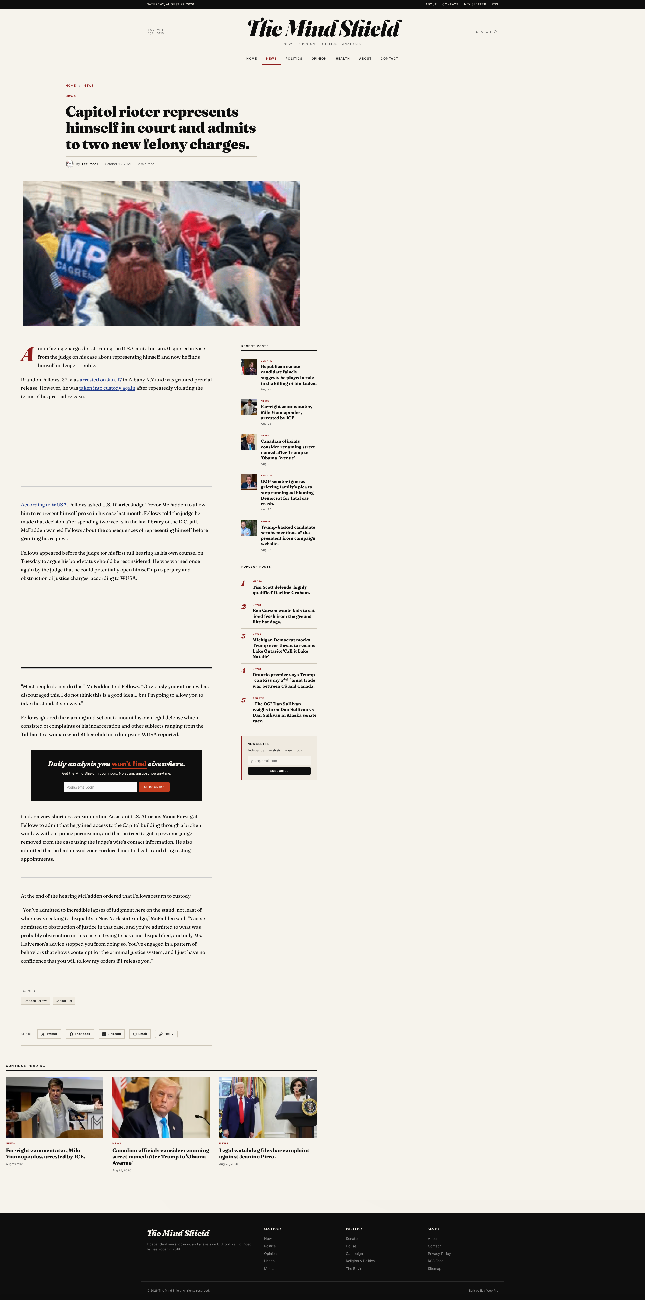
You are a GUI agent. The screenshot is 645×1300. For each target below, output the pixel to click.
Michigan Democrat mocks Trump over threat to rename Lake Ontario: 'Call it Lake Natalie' (284, 648)
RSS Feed (436, 1261)
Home (251, 58)
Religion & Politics (360, 1261)
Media (269, 1268)
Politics (294, 58)
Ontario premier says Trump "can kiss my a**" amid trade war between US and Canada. (284, 680)
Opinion (319, 58)
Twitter (51, 1034)
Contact (450, 4)
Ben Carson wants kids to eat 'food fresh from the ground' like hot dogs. (284, 616)
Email (142, 1034)
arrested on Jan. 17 (101, 380)
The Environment (360, 1268)
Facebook (82, 1034)
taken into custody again (107, 388)
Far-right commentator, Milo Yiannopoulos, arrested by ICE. (286, 412)
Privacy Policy (439, 1253)
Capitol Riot (64, 1001)
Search (483, 32)
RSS (495, 4)
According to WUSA (44, 505)
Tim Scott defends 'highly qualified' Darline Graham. (281, 589)
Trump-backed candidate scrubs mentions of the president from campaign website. (288, 535)
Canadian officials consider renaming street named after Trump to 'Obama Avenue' (288, 449)
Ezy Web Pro (489, 1290)
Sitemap (434, 1268)
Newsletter (475, 4)
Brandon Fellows (35, 1001)
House (351, 1246)
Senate (352, 1239)
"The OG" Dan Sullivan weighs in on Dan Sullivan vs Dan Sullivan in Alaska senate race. (284, 712)
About (431, 4)
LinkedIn (114, 1034)
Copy (169, 1034)
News (271, 58)
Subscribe (154, 787)
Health (343, 58)
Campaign (354, 1253)
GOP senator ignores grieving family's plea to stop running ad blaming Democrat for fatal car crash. (287, 492)
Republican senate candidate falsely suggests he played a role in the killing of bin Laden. (289, 375)
